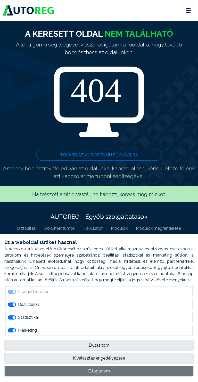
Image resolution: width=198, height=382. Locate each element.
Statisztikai (28, 317)
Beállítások (28, 304)
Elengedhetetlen (34, 291)
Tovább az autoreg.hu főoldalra (99, 155)
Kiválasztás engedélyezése (99, 358)
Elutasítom (99, 345)
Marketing (27, 330)
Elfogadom (99, 371)
